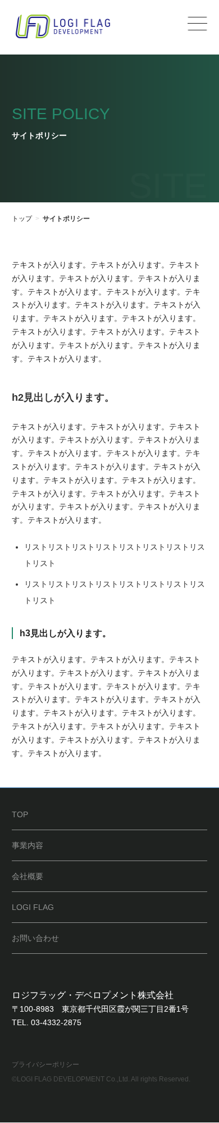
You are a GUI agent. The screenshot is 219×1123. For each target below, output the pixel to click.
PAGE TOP (202, 1077)
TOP (20, 814)
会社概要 (27, 876)
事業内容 (27, 845)
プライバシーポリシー (45, 1064)
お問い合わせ (35, 938)
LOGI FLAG (33, 907)
